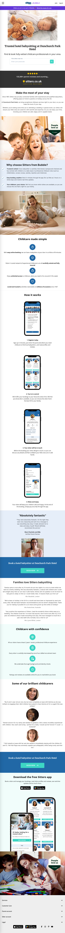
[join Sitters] (32, 25)
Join (56, 3)
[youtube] (52, 927)
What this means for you (44, 8)
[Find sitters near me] (52, 61)
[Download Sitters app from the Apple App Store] (25, 788)
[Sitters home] (32, 3)
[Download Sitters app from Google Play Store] (39, 788)
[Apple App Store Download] (18, 927)
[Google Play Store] (31, 927)
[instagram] (45, 927)
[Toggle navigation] (11, 3)
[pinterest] (49, 927)
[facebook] (42, 927)
